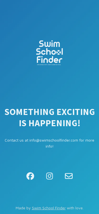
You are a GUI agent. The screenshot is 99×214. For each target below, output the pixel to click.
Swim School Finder (49, 207)
